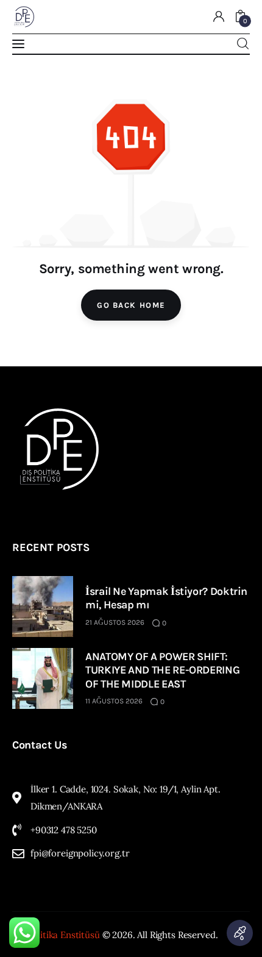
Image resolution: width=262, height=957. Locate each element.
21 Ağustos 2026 (114, 622)
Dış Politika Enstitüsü (56, 935)
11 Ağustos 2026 (114, 701)
